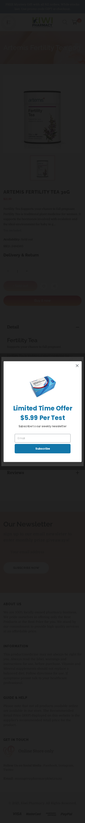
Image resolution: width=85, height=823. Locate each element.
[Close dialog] (77, 366)
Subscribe (42, 448)
